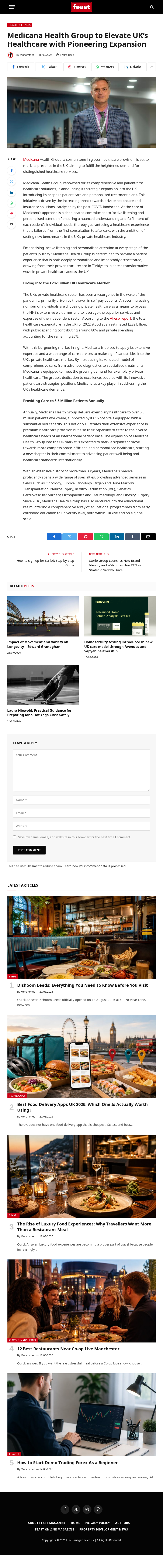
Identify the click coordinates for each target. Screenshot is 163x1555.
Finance (14, 1454)
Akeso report (120, 318)
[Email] (11, 224)
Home (75, 1523)
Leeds (12, 976)
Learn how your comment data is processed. (94, 866)
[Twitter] (11, 181)
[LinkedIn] (11, 192)
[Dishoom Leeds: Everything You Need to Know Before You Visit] (81, 937)
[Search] (151, 7)
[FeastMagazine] (81, 7)
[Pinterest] (11, 214)
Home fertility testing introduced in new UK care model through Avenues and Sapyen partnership (118, 647)
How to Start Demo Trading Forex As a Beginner (67, 1462)
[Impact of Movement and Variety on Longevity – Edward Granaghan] (43, 616)
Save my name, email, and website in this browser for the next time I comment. (74, 837)
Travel (13, 1215)
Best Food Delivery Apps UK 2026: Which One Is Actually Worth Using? (82, 1107)
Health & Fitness (20, 24)
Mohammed (27, 55)
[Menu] (12, 7)
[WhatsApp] (11, 203)
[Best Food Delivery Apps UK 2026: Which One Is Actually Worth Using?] (81, 1056)
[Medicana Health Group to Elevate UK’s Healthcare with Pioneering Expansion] (81, 112)
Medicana (31, 159)
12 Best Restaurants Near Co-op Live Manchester (68, 1349)
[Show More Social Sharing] (152, 67)
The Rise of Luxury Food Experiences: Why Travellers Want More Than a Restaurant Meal (84, 1226)
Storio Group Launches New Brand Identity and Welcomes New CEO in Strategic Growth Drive (115, 565)
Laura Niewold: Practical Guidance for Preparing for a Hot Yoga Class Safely (39, 712)
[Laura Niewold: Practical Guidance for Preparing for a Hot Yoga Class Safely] (43, 685)
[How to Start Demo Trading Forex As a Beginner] (81, 1414)
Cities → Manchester (22, 1340)
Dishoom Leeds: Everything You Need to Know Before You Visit (82, 985)
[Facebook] (11, 170)
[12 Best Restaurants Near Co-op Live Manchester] (81, 1300)
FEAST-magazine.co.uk (80, 1540)
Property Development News (103, 1529)
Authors (122, 1523)
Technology (17, 1095)
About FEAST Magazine (47, 1523)
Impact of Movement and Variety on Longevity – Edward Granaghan (37, 644)
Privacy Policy (97, 1523)
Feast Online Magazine (54, 1529)
